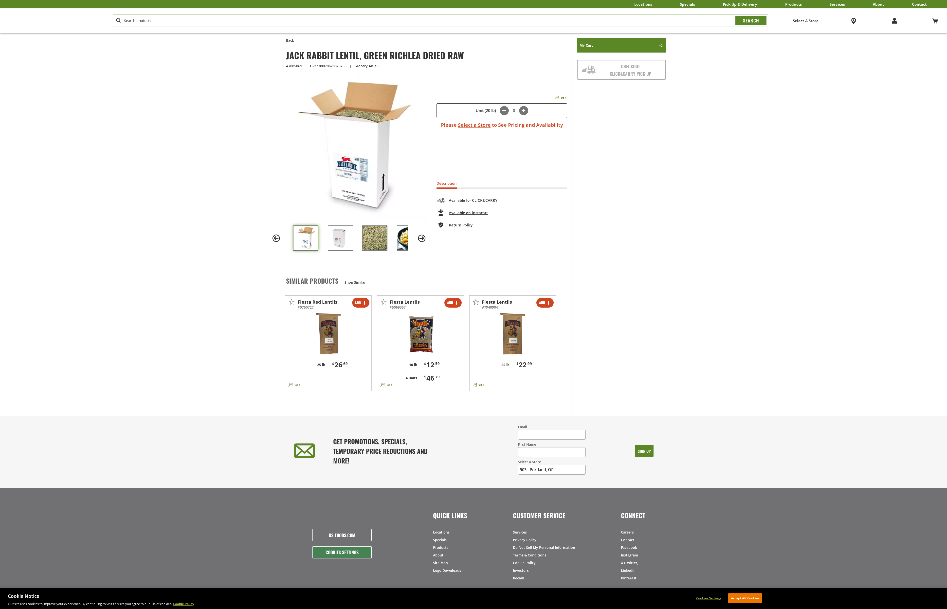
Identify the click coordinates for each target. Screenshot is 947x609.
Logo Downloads (447, 570)
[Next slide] (422, 238)
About (878, 4)
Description (447, 183)
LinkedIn (628, 570)
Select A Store (806, 20)
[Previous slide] (276, 238)
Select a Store (474, 125)
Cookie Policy (524, 562)
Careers (627, 532)
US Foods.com (342, 535)
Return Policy (461, 224)
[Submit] (750, 20)
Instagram (629, 555)
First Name (527, 444)
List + (563, 98)
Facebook (629, 547)
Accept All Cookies (745, 598)
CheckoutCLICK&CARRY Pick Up (630, 69)
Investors (521, 570)
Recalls (519, 578)
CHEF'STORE (47, 20)
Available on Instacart (468, 212)
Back (290, 40)
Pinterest (629, 578)
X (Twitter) (629, 562)
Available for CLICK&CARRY (473, 200)
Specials (687, 4)
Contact (919, 4)
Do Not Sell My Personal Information (544, 547)
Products (793, 4)
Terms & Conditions (529, 555)
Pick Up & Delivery (740, 4)
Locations (643, 4)
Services (837, 4)
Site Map (440, 562)
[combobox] (440, 21)
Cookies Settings (342, 552)
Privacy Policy (524, 539)
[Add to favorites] (292, 302)
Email (522, 426)
